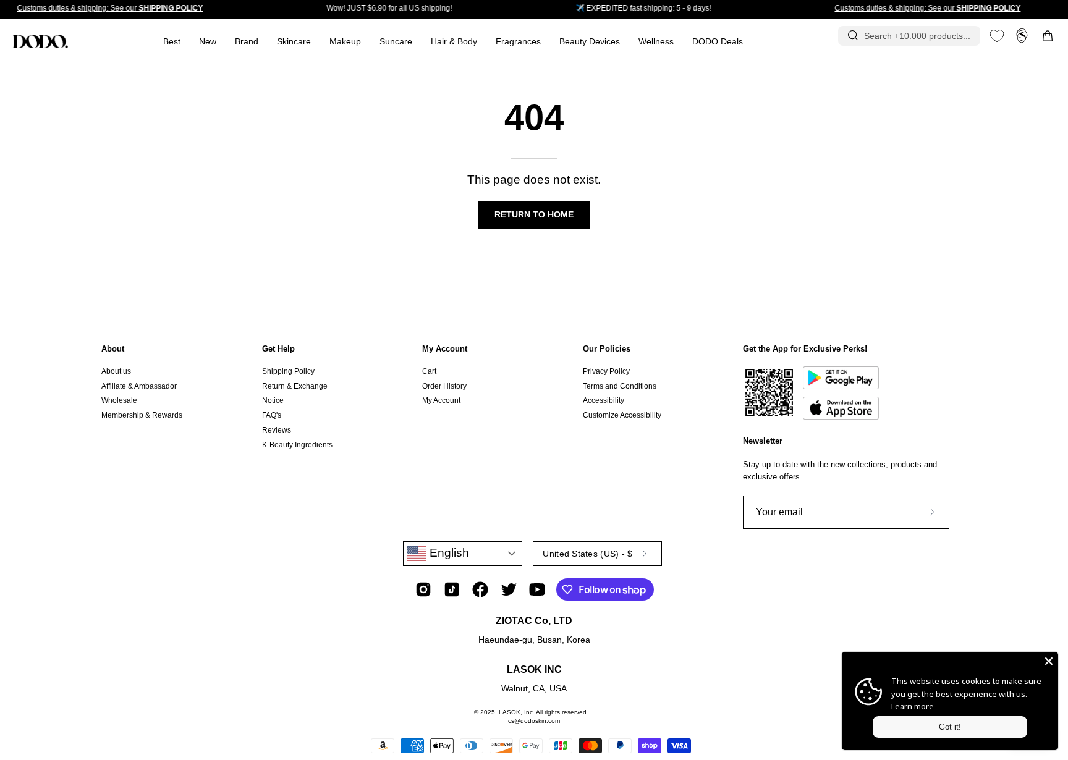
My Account (444, 348)
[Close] (1049, 661)
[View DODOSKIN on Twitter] (508, 589)
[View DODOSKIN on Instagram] (423, 589)
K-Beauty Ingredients (297, 444)
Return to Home (534, 214)
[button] (518, 41)
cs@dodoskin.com (534, 720)
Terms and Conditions (619, 386)
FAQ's (271, 415)
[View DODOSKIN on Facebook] (480, 589)
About (112, 348)
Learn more (912, 706)
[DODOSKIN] (40, 41)
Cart (429, 371)
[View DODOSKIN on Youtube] (537, 589)
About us (116, 371)
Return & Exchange (295, 386)
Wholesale (119, 400)
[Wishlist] (997, 36)
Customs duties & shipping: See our (110, 8)
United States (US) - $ (587, 554)
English (447, 552)
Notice (273, 400)
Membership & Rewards (141, 415)
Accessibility (603, 400)
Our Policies (606, 348)
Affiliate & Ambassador (139, 386)
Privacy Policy (606, 371)
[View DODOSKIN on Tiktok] (452, 589)
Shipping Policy (288, 371)
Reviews (276, 430)
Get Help (278, 348)
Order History (444, 386)
